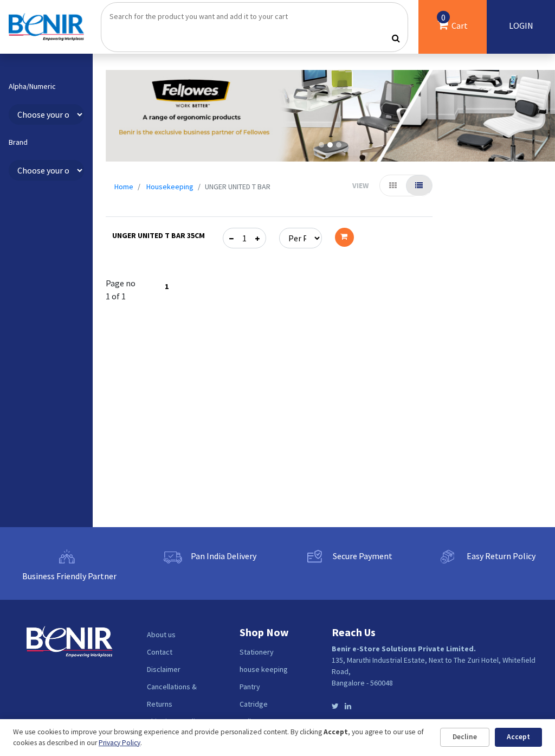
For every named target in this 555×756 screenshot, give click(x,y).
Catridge (254, 704)
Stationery (257, 652)
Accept (518, 736)
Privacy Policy (119, 742)
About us (161, 634)
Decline (465, 736)
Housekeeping (169, 186)
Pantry (250, 686)
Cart (454, 21)
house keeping (264, 669)
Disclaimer (163, 669)
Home (123, 186)
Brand (18, 142)
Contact (159, 652)
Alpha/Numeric (32, 86)
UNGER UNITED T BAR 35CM (158, 235)
